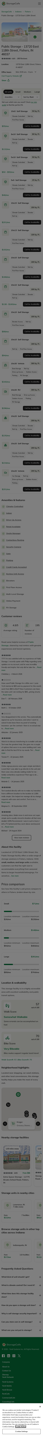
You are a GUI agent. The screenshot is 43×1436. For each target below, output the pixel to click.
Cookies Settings (21, 1431)
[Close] (40, 1406)
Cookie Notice (21, 1427)
